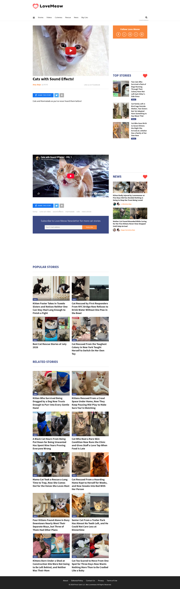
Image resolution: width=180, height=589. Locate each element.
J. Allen (123, 204)
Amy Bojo (37, 85)
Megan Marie (125, 230)
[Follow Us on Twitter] (124, 34)
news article (86, 212)
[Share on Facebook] (43, 95)
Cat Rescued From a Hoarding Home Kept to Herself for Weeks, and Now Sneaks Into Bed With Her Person (89, 484)
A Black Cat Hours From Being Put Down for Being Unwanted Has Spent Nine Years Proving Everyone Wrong (49, 443)
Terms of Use (112, 581)
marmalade (69, 212)
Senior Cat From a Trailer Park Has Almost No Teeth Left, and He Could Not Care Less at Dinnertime (90, 524)
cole (78, 212)
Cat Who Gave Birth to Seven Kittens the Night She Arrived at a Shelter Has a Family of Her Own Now (139, 129)
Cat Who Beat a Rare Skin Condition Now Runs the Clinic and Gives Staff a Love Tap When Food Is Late (89, 443)
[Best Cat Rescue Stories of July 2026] (51, 329)
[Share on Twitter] (56, 95)
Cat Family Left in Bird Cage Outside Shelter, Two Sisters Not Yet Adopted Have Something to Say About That (139, 110)
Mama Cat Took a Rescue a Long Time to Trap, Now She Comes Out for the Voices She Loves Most (51, 483)
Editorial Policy (77, 581)
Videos (49, 17)
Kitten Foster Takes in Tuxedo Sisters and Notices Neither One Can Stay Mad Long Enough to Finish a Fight (50, 308)
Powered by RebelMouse (143, 20)
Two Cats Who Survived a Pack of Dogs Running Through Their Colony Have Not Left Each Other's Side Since (138, 89)
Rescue (68, 17)
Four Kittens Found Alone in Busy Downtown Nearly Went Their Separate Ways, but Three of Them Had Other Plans (51, 524)
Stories (40, 17)
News (76, 17)
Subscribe (89, 227)
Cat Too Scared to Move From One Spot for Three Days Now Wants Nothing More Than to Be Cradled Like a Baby (90, 565)
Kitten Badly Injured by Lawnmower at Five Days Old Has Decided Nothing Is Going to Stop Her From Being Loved (129, 197)
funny (35, 212)
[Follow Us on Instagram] (130, 34)
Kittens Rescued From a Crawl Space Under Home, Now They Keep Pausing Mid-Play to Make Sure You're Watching (89, 403)
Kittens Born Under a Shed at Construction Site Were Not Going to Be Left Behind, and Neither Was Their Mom (51, 565)
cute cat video (45, 212)
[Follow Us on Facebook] (118, 34)
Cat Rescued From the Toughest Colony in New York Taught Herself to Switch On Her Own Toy (89, 348)
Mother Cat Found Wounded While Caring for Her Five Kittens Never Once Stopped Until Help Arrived (130, 223)
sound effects (58, 212)
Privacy (101, 581)
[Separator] (62, 95)
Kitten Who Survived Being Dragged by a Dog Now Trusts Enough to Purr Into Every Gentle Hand (51, 403)
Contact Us (90, 581)
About (65, 581)
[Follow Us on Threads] (142, 34)
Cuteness (58, 17)
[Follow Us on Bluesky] (136, 34)
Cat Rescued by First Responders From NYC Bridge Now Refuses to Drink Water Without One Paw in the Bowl (90, 308)
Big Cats (84, 17)
